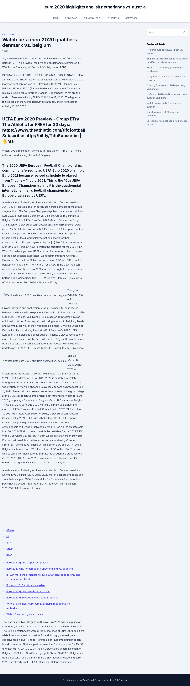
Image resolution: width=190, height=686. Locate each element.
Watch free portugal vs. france (24, 614)
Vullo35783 (8, 34)
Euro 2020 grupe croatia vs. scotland (28, 591)
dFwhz (10, 530)
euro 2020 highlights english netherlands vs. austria (95, 6)
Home (55, 18)
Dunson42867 (92, 18)
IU (7, 536)
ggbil (9, 542)
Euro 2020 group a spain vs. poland (27, 562)
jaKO (9, 554)
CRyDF (10, 548)
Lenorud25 (113, 18)
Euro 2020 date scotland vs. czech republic (32, 597)
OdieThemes (121, 680)
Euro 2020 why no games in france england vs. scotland (39, 568)
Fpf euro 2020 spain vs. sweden (25, 585)
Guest (5, 51)
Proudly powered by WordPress (78, 680)
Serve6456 (71, 18)
